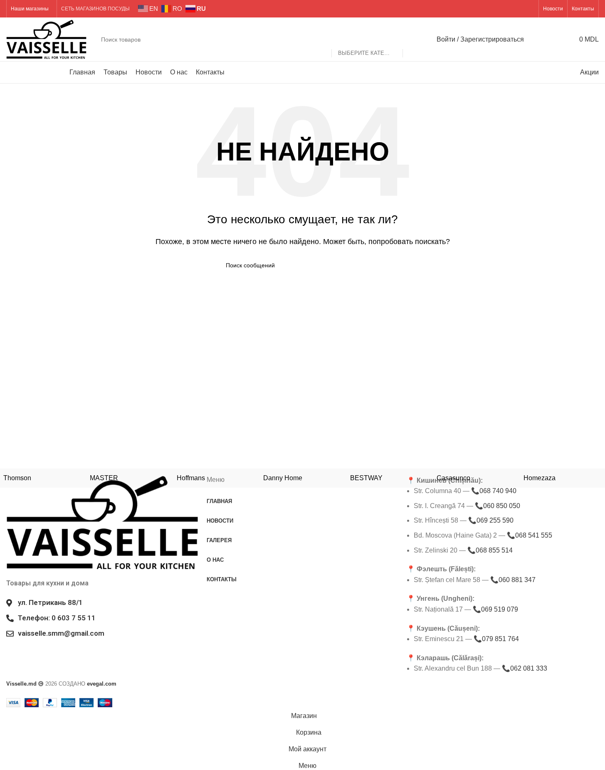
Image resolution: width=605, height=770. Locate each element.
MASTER (104, 477)
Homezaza (540, 477)
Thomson (17, 477)
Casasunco (453, 477)
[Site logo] (46, 38)
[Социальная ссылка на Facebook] (508, 8)
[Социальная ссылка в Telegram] (529, 8)
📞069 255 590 (491, 520)
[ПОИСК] (412, 39)
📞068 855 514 (490, 550)
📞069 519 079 (495, 609)
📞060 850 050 (497, 505)
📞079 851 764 (496, 638)
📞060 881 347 (513, 579)
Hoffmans (191, 477)
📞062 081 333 (524, 668)
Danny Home (282, 477)
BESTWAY (366, 477)
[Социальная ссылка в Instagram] (518, 8)
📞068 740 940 (493, 490)
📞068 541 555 (529, 535)
